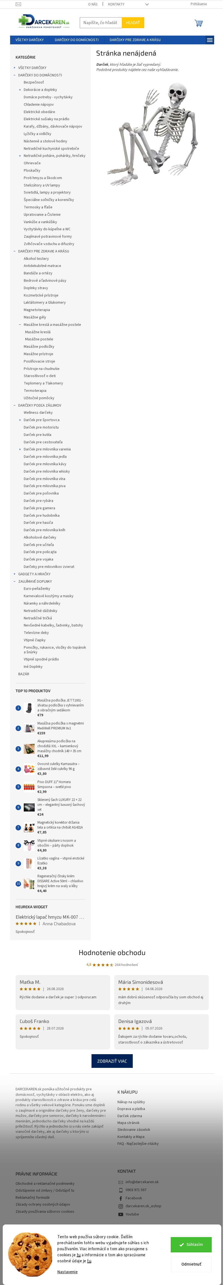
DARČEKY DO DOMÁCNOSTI (40, 75)
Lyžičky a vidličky (37, 134)
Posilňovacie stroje (39, 361)
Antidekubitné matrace (42, 266)
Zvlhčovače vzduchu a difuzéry (49, 244)
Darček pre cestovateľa (43, 442)
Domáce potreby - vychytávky (48, 97)
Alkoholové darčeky (40, 537)
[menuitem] (29, 40)
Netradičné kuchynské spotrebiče (51, 148)
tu (79, 1255)
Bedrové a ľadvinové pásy (45, 280)
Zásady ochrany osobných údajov (43, 1204)
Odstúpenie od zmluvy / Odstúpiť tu (45, 1190)
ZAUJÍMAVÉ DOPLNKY (35, 581)
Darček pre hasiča (38, 522)
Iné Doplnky (33, 666)
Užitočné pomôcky (39, 398)
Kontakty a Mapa (131, 1137)
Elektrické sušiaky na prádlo (46, 119)
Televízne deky (36, 633)
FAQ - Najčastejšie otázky (138, 1143)
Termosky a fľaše (38, 207)
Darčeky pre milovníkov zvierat (49, 567)
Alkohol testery (36, 258)
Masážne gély (35, 317)
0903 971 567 (136, 1190)
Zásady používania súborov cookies (45, 1211)
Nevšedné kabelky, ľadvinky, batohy (53, 625)
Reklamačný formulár (33, 1197)
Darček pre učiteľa (39, 545)
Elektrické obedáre (39, 112)
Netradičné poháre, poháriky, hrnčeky (55, 156)
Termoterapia (35, 390)
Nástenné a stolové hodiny (45, 141)
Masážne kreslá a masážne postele (52, 324)
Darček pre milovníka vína (44, 479)
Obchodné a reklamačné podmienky (45, 1183)
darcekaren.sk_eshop (143, 1206)
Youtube (132, 1214)
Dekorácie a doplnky (40, 90)
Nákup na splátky (131, 1102)
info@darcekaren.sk (142, 1182)
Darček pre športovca (42, 420)
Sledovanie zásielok (133, 1129)
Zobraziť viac (112, 1060)
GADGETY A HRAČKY (34, 574)
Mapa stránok (128, 1123)
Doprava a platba (131, 1109)
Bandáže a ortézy (38, 273)
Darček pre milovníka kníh (44, 530)
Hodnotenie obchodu (112, 952)
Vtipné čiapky (35, 640)
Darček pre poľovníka (41, 493)
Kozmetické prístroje (41, 295)
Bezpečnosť (34, 82)
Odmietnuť (191, 1264)
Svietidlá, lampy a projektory (47, 192)
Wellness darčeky (38, 412)
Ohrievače (32, 163)
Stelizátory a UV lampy (42, 185)
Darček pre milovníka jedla (45, 456)
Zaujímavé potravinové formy (48, 236)
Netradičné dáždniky (40, 611)
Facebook (134, 1198)
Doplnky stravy (36, 288)
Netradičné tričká (38, 618)
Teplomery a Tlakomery (43, 383)
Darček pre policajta (40, 552)
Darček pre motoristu (41, 427)
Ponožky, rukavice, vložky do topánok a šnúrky (55, 650)
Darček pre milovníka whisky (47, 471)
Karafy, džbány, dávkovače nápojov (53, 126)
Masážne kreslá (38, 332)
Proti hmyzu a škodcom (43, 178)
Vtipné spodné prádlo (41, 659)
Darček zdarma (129, 1116)
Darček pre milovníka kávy (45, 464)
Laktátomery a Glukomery (45, 302)
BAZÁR (23, 674)
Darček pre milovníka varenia (47, 449)
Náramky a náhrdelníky (42, 603)
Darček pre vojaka (38, 559)
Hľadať (133, 22)
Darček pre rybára (38, 501)
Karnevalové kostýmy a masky (48, 596)
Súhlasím (195, 1244)
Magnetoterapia (37, 310)
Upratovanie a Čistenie (42, 214)
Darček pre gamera (39, 508)
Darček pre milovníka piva (45, 486)
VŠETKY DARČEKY (32, 68)
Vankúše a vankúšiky (40, 222)
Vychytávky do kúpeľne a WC (47, 229)
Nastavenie (67, 1272)
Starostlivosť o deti (40, 376)
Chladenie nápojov (39, 104)
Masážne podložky (39, 346)
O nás (92, 4)
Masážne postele (39, 339)
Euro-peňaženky (37, 588)
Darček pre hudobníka (42, 515)
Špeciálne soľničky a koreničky (49, 200)
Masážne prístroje (38, 354)
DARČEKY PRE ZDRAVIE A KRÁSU (43, 251)
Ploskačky (32, 170)
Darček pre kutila (37, 435)
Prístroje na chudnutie (42, 369)
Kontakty (116, 4)
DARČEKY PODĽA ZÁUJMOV (39, 405)
